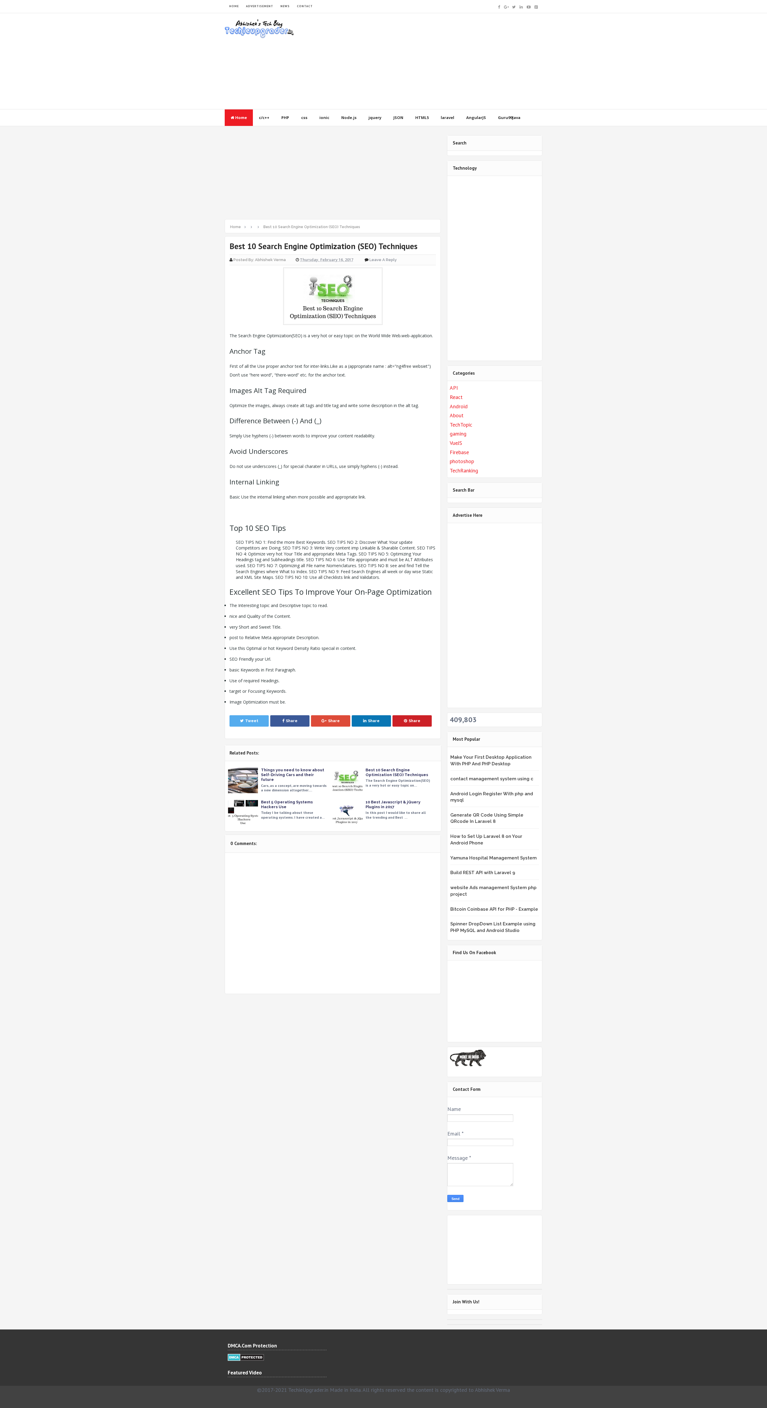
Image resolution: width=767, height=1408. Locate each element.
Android (459, 406)
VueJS (456, 442)
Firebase (459, 452)
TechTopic (461, 424)
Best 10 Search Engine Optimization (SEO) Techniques (397, 772)
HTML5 (422, 117)
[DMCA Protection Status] (246, 1356)
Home (240, 117)
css (304, 117)
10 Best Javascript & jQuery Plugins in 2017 (393, 804)
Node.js (349, 117)
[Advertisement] (433, 61)
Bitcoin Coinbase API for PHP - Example (494, 909)
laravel (447, 117)
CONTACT (305, 6)
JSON (398, 117)
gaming (458, 433)
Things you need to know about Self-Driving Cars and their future (292, 775)
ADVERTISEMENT (259, 6)
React (456, 397)
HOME (234, 6)
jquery (375, 117)
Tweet (251, 721)
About (456, 415)
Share (292, 721)
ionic (324, 117)
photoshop (462, 461)
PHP (285, 117)
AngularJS (476, 117)
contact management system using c (491, 778)
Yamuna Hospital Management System (493, 858)
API (454, 387)
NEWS (285, 6)
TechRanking (464, 470)
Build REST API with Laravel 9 (482, 872)
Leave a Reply (383, 259)
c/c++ (264, 117)
